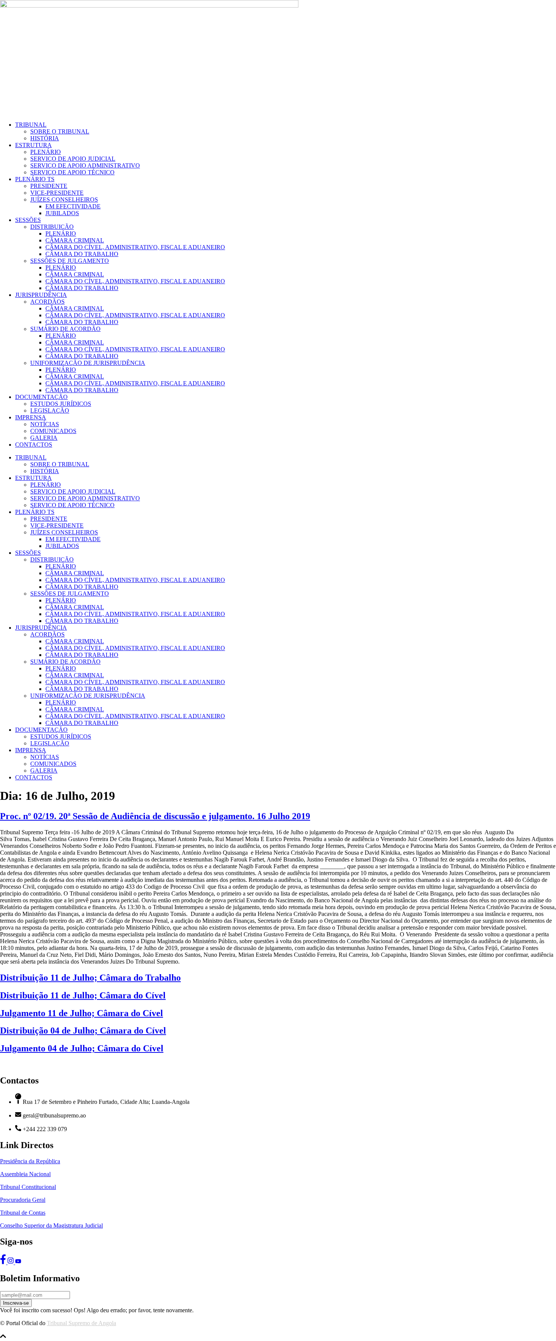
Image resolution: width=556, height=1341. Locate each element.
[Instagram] (11, 1262)
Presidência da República (30, 1161)
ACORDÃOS (47, 301)
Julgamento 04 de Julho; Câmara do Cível (81, 1048)
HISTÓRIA (44, 138)
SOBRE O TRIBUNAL (59, 131)
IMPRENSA (30, 417)
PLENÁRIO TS (34, 179)
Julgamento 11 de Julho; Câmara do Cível (81, 1013)
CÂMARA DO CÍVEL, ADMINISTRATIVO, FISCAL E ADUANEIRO (135, 247)
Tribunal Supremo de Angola (81, 1323)
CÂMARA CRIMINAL (74, 240)
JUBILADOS (62, 213)
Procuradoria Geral (22, 1200)
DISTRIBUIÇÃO (52, 227)
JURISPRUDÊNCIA (41, 295)
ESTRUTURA (33, 145)
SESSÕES (28, 220)
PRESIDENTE (48, 186)
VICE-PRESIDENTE (57, 192)
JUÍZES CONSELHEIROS (64, 199)
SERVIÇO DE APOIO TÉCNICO (72, 172)
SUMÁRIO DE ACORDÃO (65, 329)
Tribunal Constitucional (28, 1187)
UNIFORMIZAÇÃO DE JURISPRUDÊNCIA (87, 363)
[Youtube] (18, 1262)
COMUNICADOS (53, 431)
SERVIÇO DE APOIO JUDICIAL (72, 158)
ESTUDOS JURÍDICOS (60, 403)
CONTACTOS (33, 444)
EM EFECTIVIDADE (73, 206)
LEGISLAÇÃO (49, 410)
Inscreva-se (16, 1303)
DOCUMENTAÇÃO (41, 397)
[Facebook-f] (4, 1262)
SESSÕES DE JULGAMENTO (69, 261)
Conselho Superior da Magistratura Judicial (51, 1225)
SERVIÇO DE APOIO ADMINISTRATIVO (85, 165)
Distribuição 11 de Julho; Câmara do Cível (83, 995)
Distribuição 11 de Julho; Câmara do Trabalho (90, 977)
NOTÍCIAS (44, 424)
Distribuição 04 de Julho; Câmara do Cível (83, 1030)
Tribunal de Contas (22, 1212)
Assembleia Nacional (25, 1174)
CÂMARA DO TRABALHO (81, 254)
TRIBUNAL (31, 124)
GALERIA (43, 438)
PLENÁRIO (45, 152)
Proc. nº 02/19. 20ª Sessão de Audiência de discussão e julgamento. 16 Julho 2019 (155, 816)
